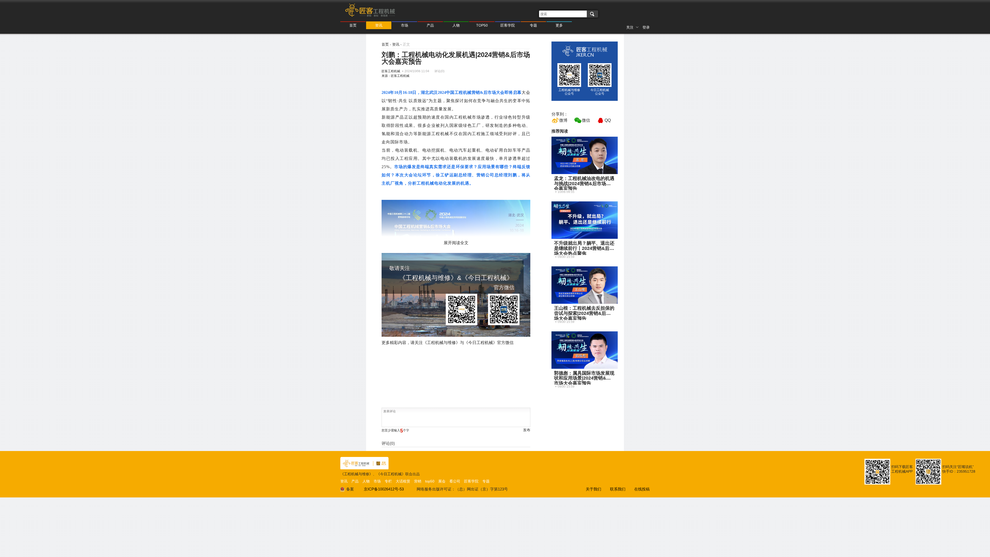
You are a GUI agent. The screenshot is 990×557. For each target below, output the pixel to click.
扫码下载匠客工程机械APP (902, 469)
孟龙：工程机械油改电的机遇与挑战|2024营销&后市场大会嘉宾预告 (584, 183)
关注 (629, 27)
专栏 (388, 481)
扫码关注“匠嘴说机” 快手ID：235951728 (958, 469)
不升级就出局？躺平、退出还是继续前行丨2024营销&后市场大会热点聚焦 (584, 248)
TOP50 (482, 25)
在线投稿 (642, 489)
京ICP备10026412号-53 (384, 489)
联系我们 (617, 489)
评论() (439, 71)
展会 (442, 481)
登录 (646, 27)
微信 (586, 120)
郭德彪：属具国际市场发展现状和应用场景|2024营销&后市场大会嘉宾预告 (584, 378)
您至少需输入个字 (395, 430)
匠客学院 (507, 25)
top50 (429, 481)
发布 (526, 430)
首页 (353, 25)
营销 (417, 481)
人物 (456, 25)
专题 (533, 25)
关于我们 (593, 489)
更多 (559, 25)
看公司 (454, 481)
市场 (404, 25)
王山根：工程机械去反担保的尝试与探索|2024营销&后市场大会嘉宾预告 (584, 313)
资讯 (378, 25)
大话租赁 (403, 481)
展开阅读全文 (456, 243)
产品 (430, 25)
